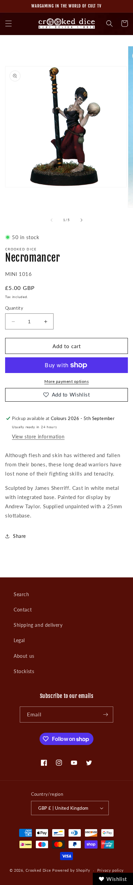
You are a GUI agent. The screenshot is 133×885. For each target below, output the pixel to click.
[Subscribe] (105, 715)
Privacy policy (110, 870)
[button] (8, 23)
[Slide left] (51, 220)
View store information (38, 436)
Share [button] (19, 536)
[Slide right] (81, 220)
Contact (23, 609)
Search (21, 594)
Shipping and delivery (38, 625)
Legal (19, 640)
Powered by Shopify (71, 870)
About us (24, 656)
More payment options (66, 381)
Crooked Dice (38, 870)
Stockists (24, 671)
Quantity (14, 308)
